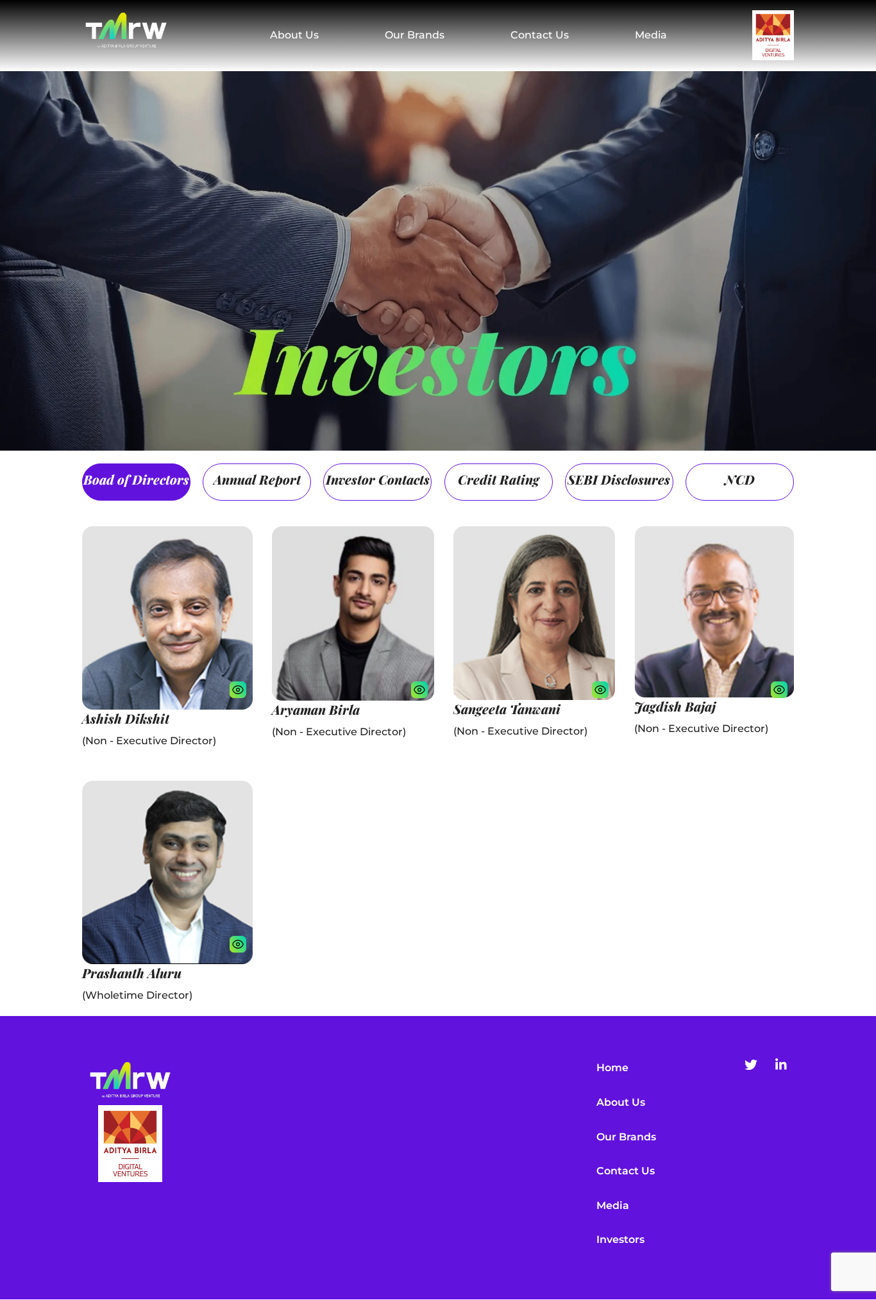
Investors (620, 1239)
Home (612, 1068)
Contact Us (539, 35)
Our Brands (414, 35)
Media (651, 35)
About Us (294, 35)
